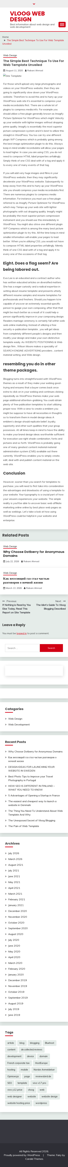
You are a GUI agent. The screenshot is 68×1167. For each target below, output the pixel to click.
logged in (22, 633)
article (10, 1043)
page (27, 1076)
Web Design (10, 55)
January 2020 (16, 974)
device (30, 1056)
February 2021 (16, 899)
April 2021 (14, 887)
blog (22, 1043)
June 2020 (14, 945)
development (14, 1056)
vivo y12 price (14, 1089)
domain (44, 1056)
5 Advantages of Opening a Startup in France (34, 795)
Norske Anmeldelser (44, 1069)
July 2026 (13, 853)
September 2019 (18, 997)
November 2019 (17, 986)
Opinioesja (13, 1076)
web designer (14, 1096)
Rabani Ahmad (35, 70)
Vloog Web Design (27, 16)
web (42, 1089)
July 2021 (13, 870)
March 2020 (15, 962)
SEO (9, 1083)
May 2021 (14, 882)
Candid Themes (34, 1158)
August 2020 (15, 934)
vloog (31, 1089)
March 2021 (15, 893)
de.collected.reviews (31, 1049)
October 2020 (16, 922)
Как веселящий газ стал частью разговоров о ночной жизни (26, 580)
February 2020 (16, 968)
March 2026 (15, 859)
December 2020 (17, 911)
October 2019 (16, 991)
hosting (11, 1069)
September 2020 (18, 928)
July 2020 (13, 939)
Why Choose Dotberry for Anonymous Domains (33, 554)
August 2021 (15, 864)
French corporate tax (18, 1063)
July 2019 (13, 1009)
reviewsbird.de (43, 1076)
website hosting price (18, 1103)
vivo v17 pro (39, 1083)
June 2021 (14, 876)
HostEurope (41, 1063)
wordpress (41, 1103)
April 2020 (14, 957)
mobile (24, 1069)
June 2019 (14, 1014)
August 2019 (15, 1003)
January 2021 (16, 905)
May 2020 (14, 951)
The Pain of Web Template (23, 826)
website (32, 1096)
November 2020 (17, 916)
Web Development (19, 724)
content (11, 1049)
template (22, 1083)
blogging (34, 1043)
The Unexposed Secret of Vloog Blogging (31, 820)
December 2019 (17, 980)
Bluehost (49, 1043)
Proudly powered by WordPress (22, 1155)
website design (50, 1096)
